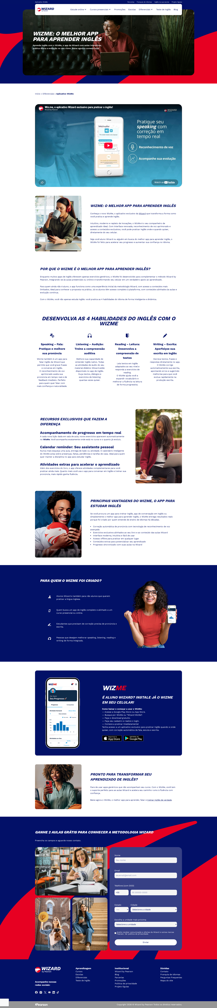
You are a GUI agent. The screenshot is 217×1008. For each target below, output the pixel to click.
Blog (176, 9)
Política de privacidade (126, 983)
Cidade (134, 905)
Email (117, 870)
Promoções (119, 9)
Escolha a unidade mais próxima (130, 920)
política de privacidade (138, 934)
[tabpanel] (108, 42)
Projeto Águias (177, 2)
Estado (118, 905)
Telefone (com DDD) (124, 885)
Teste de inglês (163, 9)
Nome (117, 855)
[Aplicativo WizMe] (45, 9)
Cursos (79, 971)
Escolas (132, 9)
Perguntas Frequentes (171, 977)
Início (37, 94)
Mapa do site (166, 980)
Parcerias (130, 2)
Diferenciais (48, 94)
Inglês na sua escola (161, 2)
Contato (164, 971)
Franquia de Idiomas (144, 2)
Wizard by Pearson (124, 971)
